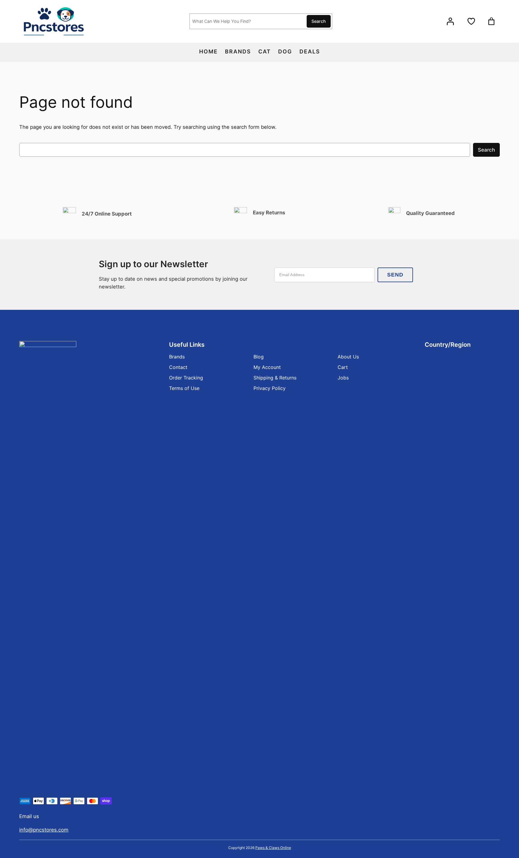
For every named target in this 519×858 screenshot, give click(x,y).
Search (318, 21)
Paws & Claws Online (273, 847)
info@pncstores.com (43, 830)
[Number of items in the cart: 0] (491, 21)
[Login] (450, 21)
